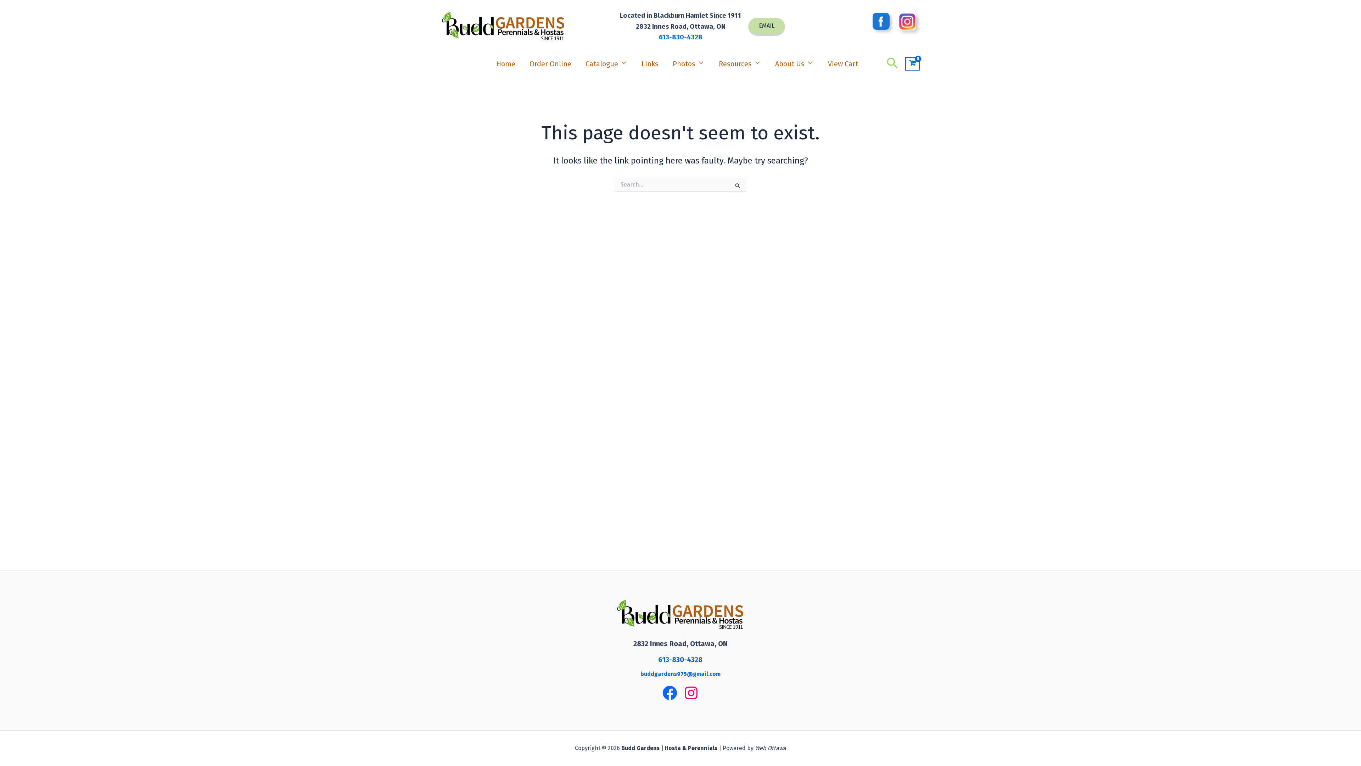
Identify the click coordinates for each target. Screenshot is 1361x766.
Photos (684, 64)
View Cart (843, 64)
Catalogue (602, 64)
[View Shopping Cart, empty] (912, 64)
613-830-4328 (680, 37)
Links (650, 64)
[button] (766, 27)
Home (505, 64)
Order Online (550, 64)
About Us (790, 64)
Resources (735, 64)
